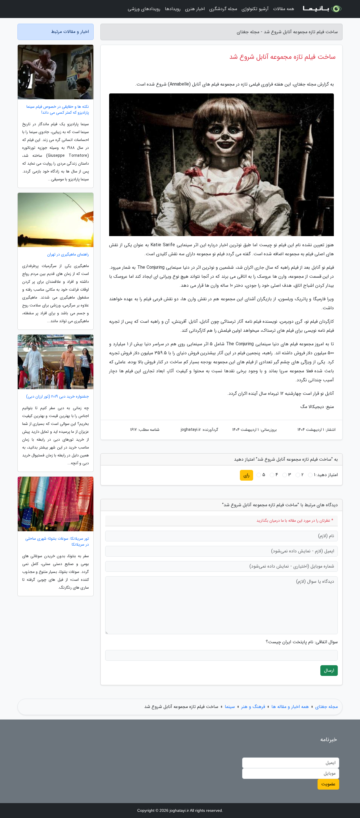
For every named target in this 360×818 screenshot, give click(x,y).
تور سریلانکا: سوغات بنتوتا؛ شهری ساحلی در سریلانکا (57, 542)
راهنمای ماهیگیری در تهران (68, 254)
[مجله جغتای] (322, 9)
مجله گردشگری (223, 8)
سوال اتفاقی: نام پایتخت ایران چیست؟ (302, 642)
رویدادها (173, 8)
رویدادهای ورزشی (144, 8)
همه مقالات (283, 8)
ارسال (329, 670)
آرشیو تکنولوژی (255, 8)
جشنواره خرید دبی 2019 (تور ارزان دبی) (57, 397)
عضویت (328, 784)
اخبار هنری (195, 8)
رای (246, 475)
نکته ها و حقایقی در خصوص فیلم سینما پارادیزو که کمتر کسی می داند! (57, 110)
